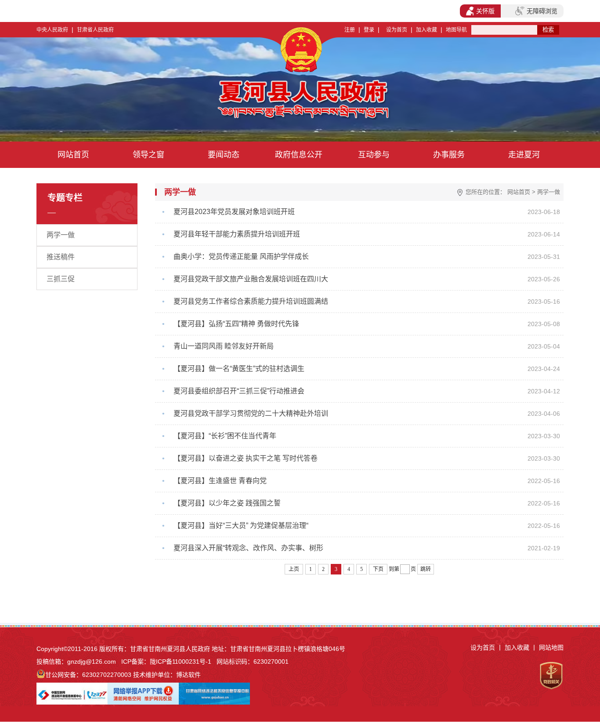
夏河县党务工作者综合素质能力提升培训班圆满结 (250, 301)
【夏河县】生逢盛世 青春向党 (220, 480)
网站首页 (73, 154)
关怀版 (485, 11)
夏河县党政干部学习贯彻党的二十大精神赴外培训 (250, 413)
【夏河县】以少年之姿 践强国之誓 (227, 503)
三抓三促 (61, 279)
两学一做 (61, 235)
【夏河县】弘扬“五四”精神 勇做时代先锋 (236, 323)
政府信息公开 (298, 154)
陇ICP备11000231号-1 (180, 661)
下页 (378, 569)
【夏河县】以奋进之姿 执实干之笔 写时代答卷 (245, 458)
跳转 (425, 569)
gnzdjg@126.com (91, 661)
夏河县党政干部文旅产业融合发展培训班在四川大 (250, 279)
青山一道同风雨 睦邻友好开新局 (223, 346)
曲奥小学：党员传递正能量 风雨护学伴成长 (241, 256)
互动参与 (374, 154)
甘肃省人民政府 (95, 30)
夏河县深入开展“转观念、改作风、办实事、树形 (248, 548)
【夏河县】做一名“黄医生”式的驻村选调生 (238, 368)
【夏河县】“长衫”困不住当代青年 (224, 436)
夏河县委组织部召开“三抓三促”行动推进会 (238, 391)
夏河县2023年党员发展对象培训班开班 (234, 211)
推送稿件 (61, 257)
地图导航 (456, 30)
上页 (294, 569)
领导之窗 (148, 154)
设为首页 (396, 30)
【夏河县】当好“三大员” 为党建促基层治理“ (240, 525)
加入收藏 (426, 30)
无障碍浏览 (542, 11)
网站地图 (551, 647)
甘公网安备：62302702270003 (88, 674)
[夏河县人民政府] (220, 101)
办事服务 (449, 154)
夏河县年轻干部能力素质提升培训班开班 (236, 234)
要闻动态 (223, 154)
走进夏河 (524, 154)
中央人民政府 (52, 30)
